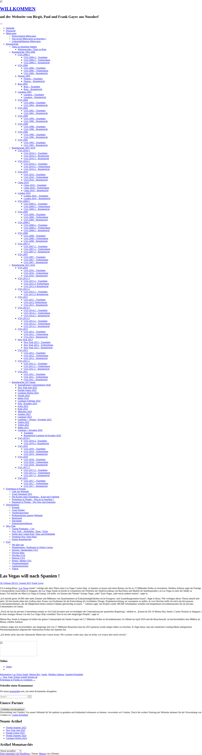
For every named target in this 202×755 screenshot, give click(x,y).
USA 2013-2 (24, 318)
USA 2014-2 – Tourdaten (35, 310)
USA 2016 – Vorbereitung (36, 273)
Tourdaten (28, 433)
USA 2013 (23, 329)
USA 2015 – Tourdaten (35, 299)
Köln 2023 (23, 409)
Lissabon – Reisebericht (35, 97)
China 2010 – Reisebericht (36, 190)
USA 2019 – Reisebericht (36, 454)
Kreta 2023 (23, 406)
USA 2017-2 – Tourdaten (35, 470)
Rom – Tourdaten (32, 86)
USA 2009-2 (24, 201)
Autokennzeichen (20, 566)
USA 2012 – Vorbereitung (36, 355)
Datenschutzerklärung (22, 523)
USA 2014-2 (24, 307)
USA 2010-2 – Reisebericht (37, 169)
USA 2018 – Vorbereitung (36, 462)
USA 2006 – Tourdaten (35, 68)
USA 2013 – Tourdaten (35, 331)
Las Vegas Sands (20, 674)
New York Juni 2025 (27, 387)
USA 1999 (23, 116)
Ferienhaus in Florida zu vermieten (17, 680)
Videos (15, 568)
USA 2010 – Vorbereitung (36, 177)
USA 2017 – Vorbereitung (36, 483)
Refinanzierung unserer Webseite (27, 515)
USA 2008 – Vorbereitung (36, 238)
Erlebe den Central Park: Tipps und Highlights (33, 534)
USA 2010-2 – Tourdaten (35, 164)
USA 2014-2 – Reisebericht (37, 315)
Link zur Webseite (20, 491)
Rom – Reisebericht (33, 89)
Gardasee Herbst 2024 (28, 393)
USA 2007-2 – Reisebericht (37, 251)
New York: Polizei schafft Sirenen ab (18, 677)
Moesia (42, 753)
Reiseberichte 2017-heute (23, 382)
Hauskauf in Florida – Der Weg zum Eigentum (33, 502)
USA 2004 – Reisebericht (36, 105)
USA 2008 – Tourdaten (35, 236)
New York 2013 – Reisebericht (38, 347)
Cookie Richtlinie (20, 715)
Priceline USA (18, 555)
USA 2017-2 (24, 467)
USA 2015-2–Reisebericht (36, 294)
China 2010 (23, 182)
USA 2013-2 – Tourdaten (35, 321)
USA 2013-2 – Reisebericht (37, 326)
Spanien (69, 674)
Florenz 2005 (24, 76)
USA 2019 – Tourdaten (35, 449)
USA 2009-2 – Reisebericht (37, 209)
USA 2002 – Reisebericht (36, 113)
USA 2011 (23, 371)
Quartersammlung (20, 563)
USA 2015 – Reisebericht (36, 305)
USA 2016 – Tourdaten (35, 270)
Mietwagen (11, 33)
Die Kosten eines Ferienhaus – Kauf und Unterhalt (35, 496)
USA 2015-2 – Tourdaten (35, 291)
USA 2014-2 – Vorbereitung (37, 313)
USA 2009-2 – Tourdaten (35, 204)
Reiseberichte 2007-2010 (23, 148)
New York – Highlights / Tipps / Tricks (30, 531)
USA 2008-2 (24, 222)
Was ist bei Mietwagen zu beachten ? (29, 38)
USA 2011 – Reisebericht (35, 379)
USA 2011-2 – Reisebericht (36, 369)
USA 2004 (23, 100)
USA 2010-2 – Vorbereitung (37, 166)
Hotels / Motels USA (21, 560)
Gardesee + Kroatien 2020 (30, 430)
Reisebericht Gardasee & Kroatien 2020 (42, 435)
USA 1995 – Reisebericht (36, 145)
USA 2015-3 (24, 278)
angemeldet (14, 691)
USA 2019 (23, 446)
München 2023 (25, 411)
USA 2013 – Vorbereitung (36, 334)
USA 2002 (23, 108)
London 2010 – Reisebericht (37, 198)
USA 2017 (23, 478)
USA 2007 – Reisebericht (36, 262)
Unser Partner (18, 510)
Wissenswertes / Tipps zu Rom (32, 49)
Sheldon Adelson (56, 674)
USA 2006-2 (24, 54)
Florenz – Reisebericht (34, 81)
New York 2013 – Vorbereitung (38, 345)
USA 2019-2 (24, 438)
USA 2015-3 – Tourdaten (35, 281)
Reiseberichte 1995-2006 (23, 52)
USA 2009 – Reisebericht (36, 220)
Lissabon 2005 (24, 92)
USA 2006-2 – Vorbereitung (37, 60)
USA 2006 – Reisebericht (36, 73)
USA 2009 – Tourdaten (35, 214)
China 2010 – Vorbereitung (36, 188)
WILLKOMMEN (17, 8)
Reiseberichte (12, 44)
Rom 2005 (23, 84)
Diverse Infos (18, 552)
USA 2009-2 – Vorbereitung (37, 206)
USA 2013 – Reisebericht (36, 337)
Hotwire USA (18, 558)
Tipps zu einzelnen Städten (24, 46)
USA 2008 (23, 233)
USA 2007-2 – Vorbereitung (37, 249)
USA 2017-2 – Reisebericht (37, 475)
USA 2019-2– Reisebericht (36, 443)
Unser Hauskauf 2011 (22, 494)
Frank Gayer (37, 583)
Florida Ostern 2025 (27, 390)
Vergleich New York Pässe (24, 536)
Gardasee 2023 (25, 417)
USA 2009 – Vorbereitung (36, 217)
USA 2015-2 (24, 289)
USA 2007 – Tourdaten (35, 257)
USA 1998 (23, 124)
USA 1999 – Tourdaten (35, 118)
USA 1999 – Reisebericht (36, 121)
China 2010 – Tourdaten (35, 185)
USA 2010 (23, 172)
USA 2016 (23, 267)
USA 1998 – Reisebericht (36, 129)
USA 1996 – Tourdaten (35, 134)
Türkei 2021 (23, 425)
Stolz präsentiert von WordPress (15, 753)
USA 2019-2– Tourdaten (35, 441)
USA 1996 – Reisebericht (36, 137)
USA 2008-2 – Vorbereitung (37, 228)
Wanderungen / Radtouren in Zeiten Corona (32, 547)
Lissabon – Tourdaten (34, 94)
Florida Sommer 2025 (16, 727)
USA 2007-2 (24, 243)
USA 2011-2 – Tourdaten (35, 363)
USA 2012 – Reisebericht (36, 358)
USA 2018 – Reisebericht (36, 465)
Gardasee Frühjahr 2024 (29, 401)
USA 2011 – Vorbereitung (36, 377)
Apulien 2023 (24, 414)
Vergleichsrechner (20, 512)
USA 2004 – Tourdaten (35, 102)
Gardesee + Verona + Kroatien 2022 (35, 419)
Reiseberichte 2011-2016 (23, 265)
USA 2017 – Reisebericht (36, 486)
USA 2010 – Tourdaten (35, 174)
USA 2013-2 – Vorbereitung (37, 323)
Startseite (10, 28)
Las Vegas (24, 588)
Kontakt (15, 507)
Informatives (6, 674)
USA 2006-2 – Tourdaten (35, 57)
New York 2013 (25, 339)
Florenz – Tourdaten (33, 78)
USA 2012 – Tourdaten (35, 353)
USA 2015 (23, 297)
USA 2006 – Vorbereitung (36, 70)
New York (11, 526)
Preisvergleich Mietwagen (24, 36)
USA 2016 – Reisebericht (36, 275)
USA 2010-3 (24, 150)
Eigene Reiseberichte (21, 539)
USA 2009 (23, 212)
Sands (44, 674)
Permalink (78, 674)
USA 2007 (23, 254)
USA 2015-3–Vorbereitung (36, 283)
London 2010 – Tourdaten (36, 196)
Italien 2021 (23, 427)
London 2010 (24, 193)
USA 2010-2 (24, 161)
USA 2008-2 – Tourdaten (35, 225)
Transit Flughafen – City (23, 528)
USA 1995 (23, 140)
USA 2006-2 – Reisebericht (37, 62)
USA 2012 (23, 350)
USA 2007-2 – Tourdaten (35, 246)
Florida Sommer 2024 (16, 735)
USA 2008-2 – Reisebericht (37, 230)
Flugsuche (11, 30)
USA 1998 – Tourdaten (35, 126)
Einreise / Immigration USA (25, 550)
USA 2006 (23, 65)
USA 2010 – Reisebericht (36, 180)
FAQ (8, 542)
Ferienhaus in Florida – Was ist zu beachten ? (33, 499)
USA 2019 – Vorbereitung (36, 451)
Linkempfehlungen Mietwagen (26, 41)
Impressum (17, 518)
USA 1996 (23, 132)
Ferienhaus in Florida (16, 489)
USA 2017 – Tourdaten (35, 481)
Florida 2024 (24, 395)
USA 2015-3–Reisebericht (36, 286)
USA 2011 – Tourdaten (34, 374)
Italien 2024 (23, 398)
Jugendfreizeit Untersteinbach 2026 (34, 385)
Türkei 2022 (23, 422)
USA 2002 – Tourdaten (35, 110)
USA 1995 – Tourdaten (35, 142)
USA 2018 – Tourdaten (35, 459)
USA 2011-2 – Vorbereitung (37, 366)
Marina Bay (34, 674)
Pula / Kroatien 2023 (27, 403)
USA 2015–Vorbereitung (35, 302)
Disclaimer (17, 520)
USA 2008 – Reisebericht (36, 241)
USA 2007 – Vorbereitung (36, 259)
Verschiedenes (12, 504)
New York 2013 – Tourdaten (37, 342)
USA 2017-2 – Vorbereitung (37, 473)
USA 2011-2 (24, 361)
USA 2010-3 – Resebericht (36, 156)
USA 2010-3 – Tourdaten (35, 153)
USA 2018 (23, 457)
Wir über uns (18, 544)
